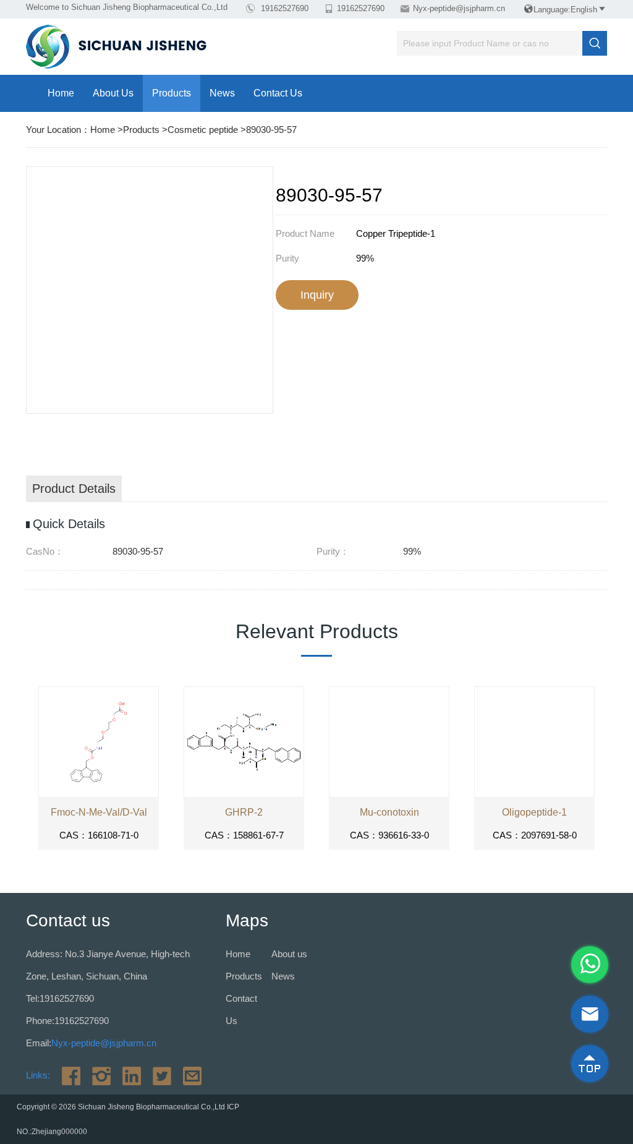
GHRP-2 (244, 812)
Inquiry (317, 295)
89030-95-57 (271, 129)
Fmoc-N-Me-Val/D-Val (99, 812)
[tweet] (157, 1075)
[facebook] (66, 1075)
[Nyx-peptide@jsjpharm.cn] (188, 1075)
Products (171, 93)
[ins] (97, 1075)
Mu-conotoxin (389, 812)
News (222, 93)
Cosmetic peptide (203, 129)
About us (113, 93)
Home (61, 93)
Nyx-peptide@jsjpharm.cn (459, 8)
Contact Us (277, 93)
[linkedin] (127, 1075)
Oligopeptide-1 (534, 812)
